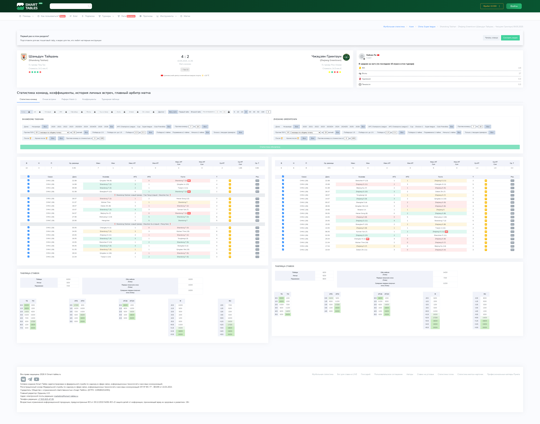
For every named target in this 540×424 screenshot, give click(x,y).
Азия (411, 26)
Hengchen (106, 220)
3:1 (257, 184)
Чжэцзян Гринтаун (326, 56)
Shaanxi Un (361, 210)
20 (246, 112)
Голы (23, 112)
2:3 (512, 184)
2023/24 (78, 126)
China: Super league (426, 26)
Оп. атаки (146, 112)
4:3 (257, 210)
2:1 (257, 188)
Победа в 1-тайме (163, 132)
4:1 (257, 235)
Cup (138, 126)
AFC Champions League (126, 126)
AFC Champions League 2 (398, 126)
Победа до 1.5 (98, 132)
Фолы (88, 112)
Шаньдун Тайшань (43, 56)
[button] (499, 6)
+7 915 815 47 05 (46, 399)
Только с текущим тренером (224, 132)
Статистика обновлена (270, 147)
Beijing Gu (106, 213)
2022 (65, 126)
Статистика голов (446, 374)
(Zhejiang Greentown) (330, 60)
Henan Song (182, 198)
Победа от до (133, 132)
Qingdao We (106, 180)
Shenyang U (105, 217)
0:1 (257, 192)
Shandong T (182, 180)
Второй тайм (196, 112)
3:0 (512, 250)
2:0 (257, 181)
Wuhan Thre (105, 202)
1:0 (257, 228)
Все (45, 126)
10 (238, 112)
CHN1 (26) (50, 180)
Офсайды (74, 112)
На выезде (36, 126)
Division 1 (419, 126)
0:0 (512, 246)
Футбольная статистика (394, 26)
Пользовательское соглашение (388, 374)
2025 (100, 126)
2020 (53, 126)
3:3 (257, 231)
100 (262, 112)
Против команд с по (185, 126)
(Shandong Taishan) (38, 60)
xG (35, 112)
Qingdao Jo (183, 184)
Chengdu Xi (105, 228)
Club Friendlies (159, 126)
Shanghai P (106, 191)
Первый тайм (184, 112)
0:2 (512, 213)
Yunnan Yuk (183, 209)
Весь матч (173, 112)
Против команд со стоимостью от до (83, 138)
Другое (161, 112)
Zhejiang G (106, 235)
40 (254, 112)
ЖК (61, 112)
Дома (26, 126)
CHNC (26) (50, 202)
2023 (71, 126)
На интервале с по (212, 112)
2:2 (512, 224)
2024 (86, 126)
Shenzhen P (105, 242)
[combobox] (71, 6)
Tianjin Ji (183, 188)
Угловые (48, 112)
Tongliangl (183, 238)
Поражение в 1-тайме (181, 132)
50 (258, 112)
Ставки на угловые (425, 374)
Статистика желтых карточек (470, 374)
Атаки (131, 112)
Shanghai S (182, 246)
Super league (147, 126)
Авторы (409, 374)
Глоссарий (365, 374)
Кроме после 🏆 (41, 138)
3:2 (512, 192)
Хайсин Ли (371, 55)
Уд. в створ (104, 112)
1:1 (257, 202)
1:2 (257, 199)
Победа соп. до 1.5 (114, 132)
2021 (59, 126)
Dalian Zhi (106, 206)
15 (242, 112)
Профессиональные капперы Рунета (503, 374)
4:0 (512, 239)
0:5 (257, 221)
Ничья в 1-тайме (197, 132)
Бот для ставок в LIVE (347, 374)
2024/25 (93, 126)
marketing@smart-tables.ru (66, 396)
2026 (106, 126)
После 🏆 (27, 138)
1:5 (257, 217)
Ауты (119, 112)
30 (250, 112)
